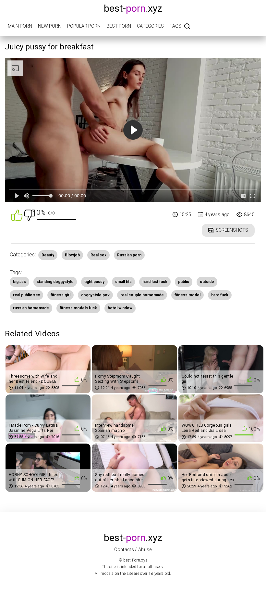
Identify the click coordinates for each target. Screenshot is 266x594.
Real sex (98, 255)
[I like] (16, 215)
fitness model (187, 295)
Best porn (118, 26)
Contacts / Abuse (133, 549)
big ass (19, 281)
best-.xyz (133, 8)
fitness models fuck (78, 308)
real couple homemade (142, 295)
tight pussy (94, 281)
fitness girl (60, 295)
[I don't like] (29, 215)
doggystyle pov (95, 295)
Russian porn (129, 255)
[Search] (187, 26)
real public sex (26, 295)
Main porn (20, 26)
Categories (150, 26)
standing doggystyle (55, 281)
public (183, 281)
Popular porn (84, 26)
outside (207, 281)
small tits (123, 281)
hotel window (120, 308)
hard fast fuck (154, 281)
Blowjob (72, 255)
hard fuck (219, 295)
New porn (49, 26)
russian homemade (31, 308)
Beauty (48, 255)
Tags (175, 26)
